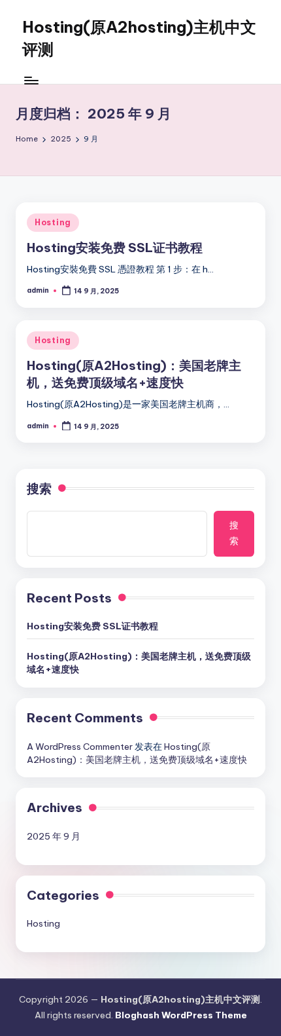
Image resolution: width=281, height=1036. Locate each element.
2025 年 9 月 (53, 836)
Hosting (53, 222)
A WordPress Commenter (80, 746)
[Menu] (30, 80)
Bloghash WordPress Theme (181, 1015)
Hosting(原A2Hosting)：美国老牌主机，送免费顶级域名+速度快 (139, 662)
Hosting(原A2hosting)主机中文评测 (139, 38)
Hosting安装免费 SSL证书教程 (115, 247)
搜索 (39, 488)
